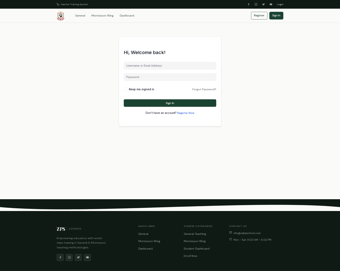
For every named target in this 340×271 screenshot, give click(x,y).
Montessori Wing (102, 15)
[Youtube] (271, 4)
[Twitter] (263, 4)
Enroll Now (190, 256)
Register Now (185, 113)
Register (259, 15)
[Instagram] (256, 4)
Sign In (276, 15)
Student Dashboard (197, 248)
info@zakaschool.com (247, 233)
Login (280, 4)
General (80, 15)
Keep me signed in (141, 89)
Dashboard (127, 15)
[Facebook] (248, 4)
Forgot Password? (204, 89)
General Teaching (195, 234)
